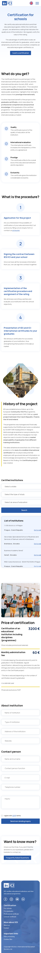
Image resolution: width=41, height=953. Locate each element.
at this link (16, 230)
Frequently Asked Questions (17, 858)
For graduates (8, 911)
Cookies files (8, 939)
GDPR (14, 816)
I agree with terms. (12, 815)
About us (7, 925)
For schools (8, 908)
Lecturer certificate (10, 917)
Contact (6, 928)
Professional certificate (11, 914)
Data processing (9, 936)
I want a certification (20, 53)
